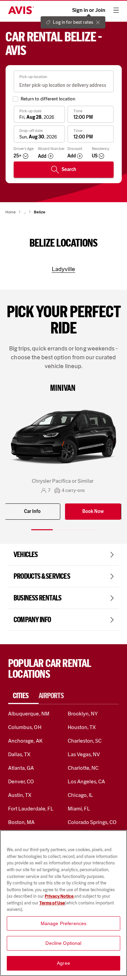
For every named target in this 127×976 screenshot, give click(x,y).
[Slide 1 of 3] (42, 529)
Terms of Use (52, 902)
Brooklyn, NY (83, 713)
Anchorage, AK (25, 741)
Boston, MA (21, 822)
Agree (63, 963)
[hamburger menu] (116, 10)
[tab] (23, 696)
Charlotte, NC (83, 768)
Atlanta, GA (21, 768)
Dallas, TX (19, 754)
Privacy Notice (59, 896)
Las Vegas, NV (84, 754)
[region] (63, 903)
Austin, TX (19, 795)
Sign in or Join (88, 10)
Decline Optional (63, 943)
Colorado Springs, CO (92, 822)
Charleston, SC (85, 741)
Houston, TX (82, 727)
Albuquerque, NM (28, 713)
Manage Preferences (64, 923)
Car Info (32, 511)
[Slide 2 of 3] (64, 529)
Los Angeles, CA (86, 781)
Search (69, 169)
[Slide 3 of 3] (85, 529)
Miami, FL (79, 808)
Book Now (93, 511)
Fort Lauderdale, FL (31, 808)
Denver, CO (21, 781)
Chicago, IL (80, 795)
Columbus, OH (24, 727)
